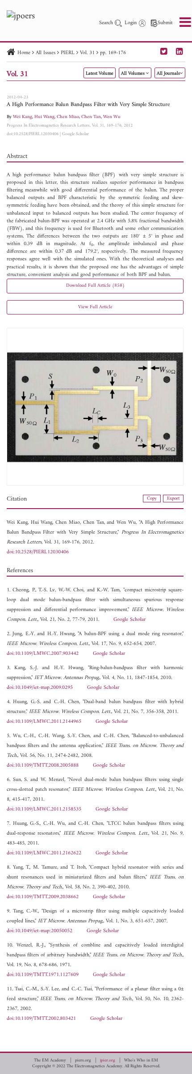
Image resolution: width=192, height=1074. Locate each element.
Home (23, 53)
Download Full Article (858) (95, 285)
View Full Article (95, 307)
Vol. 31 (87, 53)
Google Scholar (75, 134)
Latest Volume (99, 73)
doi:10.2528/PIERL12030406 (32, 134)
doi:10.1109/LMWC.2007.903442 (43, 653)
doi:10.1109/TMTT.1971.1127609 (43, 975)
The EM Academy (50, 1060)
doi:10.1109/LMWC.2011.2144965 (44, 721)
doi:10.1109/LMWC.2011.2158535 (44, 809)
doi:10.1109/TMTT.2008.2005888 (43, 765)
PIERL (68, 53)
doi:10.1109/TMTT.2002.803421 (41, 1018)
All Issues (45, 53)
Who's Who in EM (141, 1060)
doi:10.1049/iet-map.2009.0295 (40, 687)
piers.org (83, 1060)
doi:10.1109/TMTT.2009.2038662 (43, 897)
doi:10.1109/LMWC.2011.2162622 (44, 853)
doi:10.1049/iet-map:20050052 (39, 931)
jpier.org (107, 1060)
